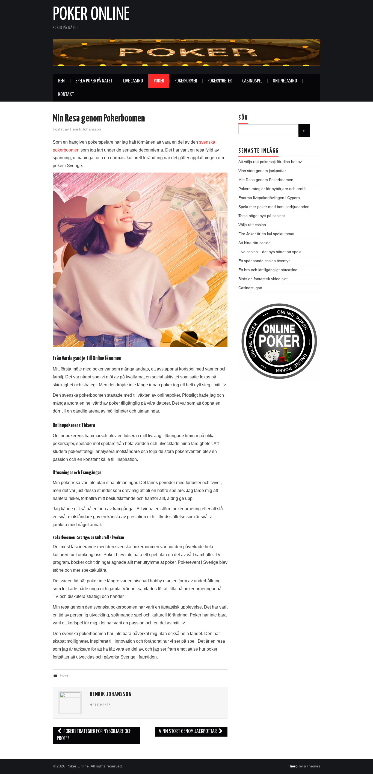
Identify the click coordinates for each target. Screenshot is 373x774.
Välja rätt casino (252, 225)
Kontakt (66, 94)
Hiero (293, 766)
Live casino (133, 81)
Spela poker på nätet (94, 81)
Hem (61, 81)
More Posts (100, 705)
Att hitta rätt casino (254, 243)
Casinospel (252, 81)
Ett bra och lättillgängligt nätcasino (267, 270)
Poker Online (91, 14)
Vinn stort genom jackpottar (188, 731)
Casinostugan (250, 288)
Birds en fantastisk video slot (263, 279)
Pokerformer (185, 81)
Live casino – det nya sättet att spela (269, 252)
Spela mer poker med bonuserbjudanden (273, 206)
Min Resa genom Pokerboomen (265, 179)
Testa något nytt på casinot (261, 215)
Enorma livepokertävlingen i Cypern (269, 197)
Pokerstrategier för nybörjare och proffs (94, 735)
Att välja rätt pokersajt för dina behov (270, 161)
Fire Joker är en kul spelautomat (266, 234)
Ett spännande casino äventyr (264, 261)
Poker (159, 81)
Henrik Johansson (85, 129)
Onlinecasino (285, 81)
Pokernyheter (220, 81)
